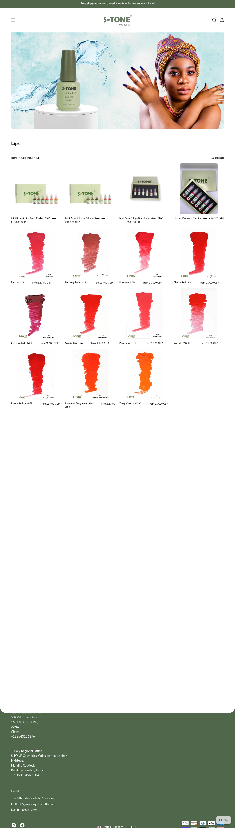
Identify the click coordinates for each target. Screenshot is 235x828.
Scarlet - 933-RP (182, 343)
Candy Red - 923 (74, 343)
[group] (117, 4)
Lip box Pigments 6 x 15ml (187, 218)
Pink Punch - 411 (127, 343)
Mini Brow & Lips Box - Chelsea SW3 (30, 218)
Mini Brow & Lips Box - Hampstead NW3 (141, 218)
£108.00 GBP (18, 222)
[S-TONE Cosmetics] (117, 20)
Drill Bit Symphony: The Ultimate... (34, 804)
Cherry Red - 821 (182, 282)
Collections (27, 157)
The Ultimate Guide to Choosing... (34, 798)
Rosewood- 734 (127, 282)
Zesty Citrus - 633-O (130, 403)
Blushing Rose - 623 (75, 282)
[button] (214, 20)
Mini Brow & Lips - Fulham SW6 (82, 218)
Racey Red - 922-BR (22, 403)
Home (14, 157)
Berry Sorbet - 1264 (21, 343)
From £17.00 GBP (41, 282)
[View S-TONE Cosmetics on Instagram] (14, 825)
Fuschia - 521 (18, 282)
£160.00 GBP (216, 218)
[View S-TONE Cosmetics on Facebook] (22, 825)
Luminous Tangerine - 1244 (79, 403)
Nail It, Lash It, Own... (25, 810)
